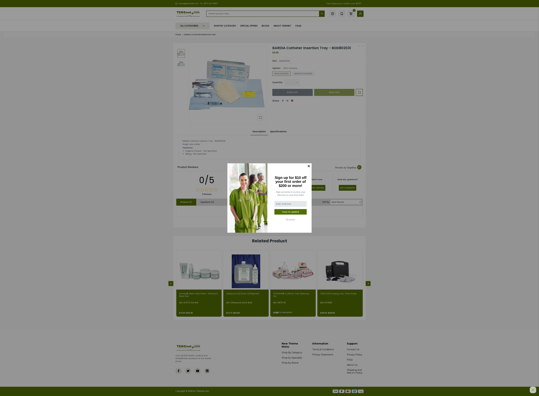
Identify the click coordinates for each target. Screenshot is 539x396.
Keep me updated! (290, 212)
